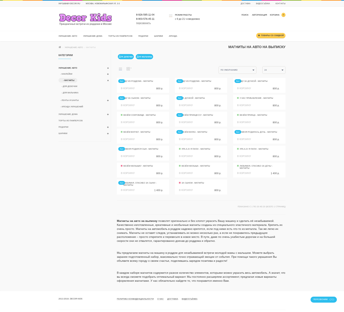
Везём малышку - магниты (138, 166)
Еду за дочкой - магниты (254, 81)
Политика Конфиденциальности (135, 299)
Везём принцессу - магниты (197, 115)
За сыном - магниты (193, 183)
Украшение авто (68, 36)
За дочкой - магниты (193, 98)
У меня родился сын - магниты (140, 149)
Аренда (173, 36)
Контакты (280, 4)
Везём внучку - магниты (136, 132)
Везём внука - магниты (194, 132)
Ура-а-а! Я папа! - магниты (196, 149)
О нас (160, 299)
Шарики (158, 36)
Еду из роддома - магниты (138, 81)
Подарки (143, 36)
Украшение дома (92, 36)
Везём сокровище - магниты (139, 115)
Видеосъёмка (263, 4)
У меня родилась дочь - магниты (258, 132)
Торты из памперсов (120, 36)
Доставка (245, 4)
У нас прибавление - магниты (256, 98)
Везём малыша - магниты (196, 166)
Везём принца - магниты (253, 115)
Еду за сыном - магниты (136, 98)
